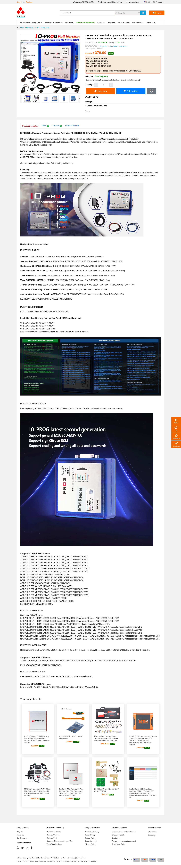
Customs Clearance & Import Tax (59, 841)
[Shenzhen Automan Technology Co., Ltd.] (22, 12)
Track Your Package (54, 844)
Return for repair (91, 841)
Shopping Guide (118, 835)
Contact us (150, 22)
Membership (137, 22)
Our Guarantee (22, 838)
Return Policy (90, 835)
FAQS (45, 126)
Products (29, 27)
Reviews (57, 126)
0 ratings (103, 46)
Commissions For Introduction (123, 832)
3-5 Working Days (132, 80)
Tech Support (124, 22)
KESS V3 (101, 22)
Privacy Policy (90, 844)
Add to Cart (133, 91)
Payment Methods (54, 832)
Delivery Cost (52, 838)
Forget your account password (124, 841)
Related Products (72, 126)
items (158, 13)
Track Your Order (118, 844)
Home (21, 27)
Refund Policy (90, 838)
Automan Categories (31, 22)
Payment (111, 22)
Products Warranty (92, 832)
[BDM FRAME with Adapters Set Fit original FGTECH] (108, 786)
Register (29, 2)
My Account (157, 2)
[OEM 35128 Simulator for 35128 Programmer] (73, 734)
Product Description (30, 126)
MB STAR (69, 22)
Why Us (20, 832)
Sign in (19, 2)
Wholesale (152, 832)
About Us (20, 835)
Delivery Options (53, 835)
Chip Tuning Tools (42, 27)
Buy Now (102, 91)
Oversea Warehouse (53, 22)
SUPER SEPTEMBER (85, 22)
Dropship (151, 835)
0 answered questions (118, 46)
